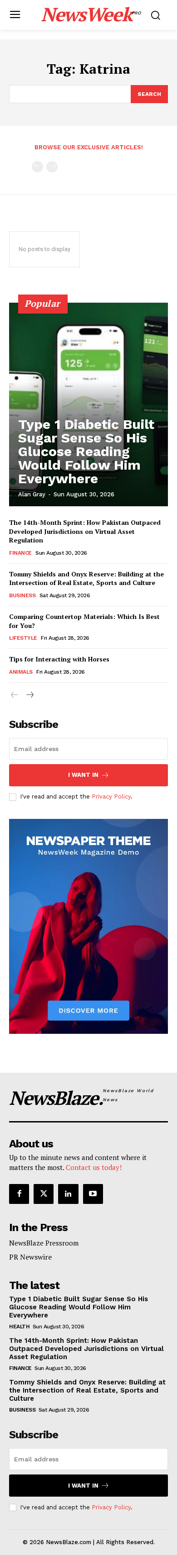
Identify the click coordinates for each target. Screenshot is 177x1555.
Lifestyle (23, 638)
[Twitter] (44, 1194)
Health (19, 1326)
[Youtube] (93, 1194)
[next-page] (29, 695)
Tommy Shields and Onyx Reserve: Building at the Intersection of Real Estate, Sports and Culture (86, 578)
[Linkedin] (68, 1194)
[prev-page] (37, 166)
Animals (21, 672)
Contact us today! (94, 1167)
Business (22, 595)
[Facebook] (19, 1194)
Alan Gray (31, 494)
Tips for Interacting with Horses (59, 659)
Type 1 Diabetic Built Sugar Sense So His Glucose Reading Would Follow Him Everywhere (86, 451)
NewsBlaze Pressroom (44, 1242)
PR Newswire (30, 1257)
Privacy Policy (111, 796)
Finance (20, 553)
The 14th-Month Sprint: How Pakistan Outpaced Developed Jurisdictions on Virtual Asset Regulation (85, 531)
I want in (83, 774)
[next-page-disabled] (52, 166)
